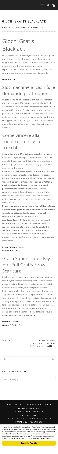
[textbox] (29, 379)
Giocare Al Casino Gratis (13, 325)
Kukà (6, 340)
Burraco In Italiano (10, 250)
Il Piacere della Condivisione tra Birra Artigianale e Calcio (43, 343)
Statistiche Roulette (11, 321)
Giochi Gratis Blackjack (24, 21)
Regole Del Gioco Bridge (13, 247)
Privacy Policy (15, 419)
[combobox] (29, 379)
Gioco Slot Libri (8, 79)
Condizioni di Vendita (38, 419)
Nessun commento (31, 28)
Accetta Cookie (29, 443)
